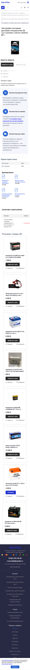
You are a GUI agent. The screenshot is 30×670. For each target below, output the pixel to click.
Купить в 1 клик (22, 64)
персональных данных (7, 664)
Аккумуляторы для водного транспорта (15, 595)
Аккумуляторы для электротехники (15, 600)
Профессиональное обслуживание (15, 617)
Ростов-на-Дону (22, 2)
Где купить (15, 648)
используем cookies (8, 660)
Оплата (15, 635)
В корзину (11, 492)
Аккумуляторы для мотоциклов (15, 591)
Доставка (15, 632)
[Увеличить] (15, 47)
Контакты (15, 645)
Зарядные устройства (15, 605)
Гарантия (15, 638)
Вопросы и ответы (15, 651)
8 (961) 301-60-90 (15, 558)
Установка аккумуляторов (15, 621)
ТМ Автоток (15, 654)
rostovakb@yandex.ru (15, 561)
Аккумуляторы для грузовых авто (15, 583)
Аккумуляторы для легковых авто (15, 578)
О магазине (15, 641)
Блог (15, 658)
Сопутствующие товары (15, 587)
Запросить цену (7, 64)
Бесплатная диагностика (15, 612)
